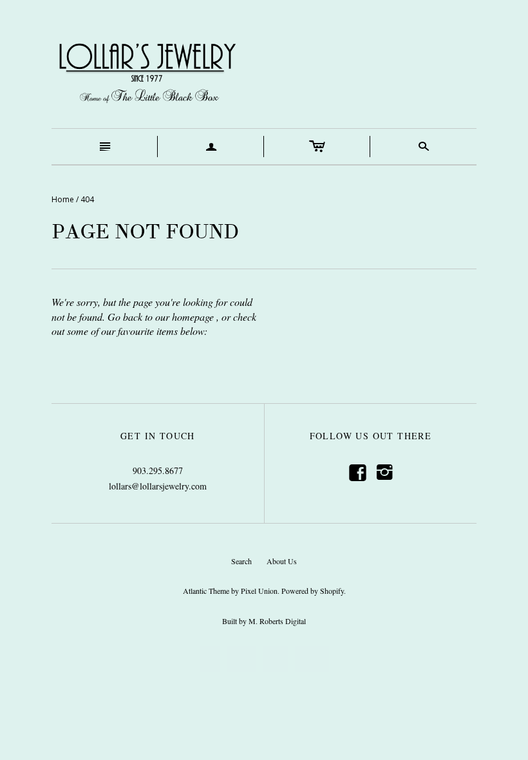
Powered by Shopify (312, 590)
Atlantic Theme (206, 590)
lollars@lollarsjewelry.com (158, 486)
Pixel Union (259, 590)
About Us (282, 561)
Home (63, 199)
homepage (193, 316)
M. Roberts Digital (277, 621)
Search (241, 561)
